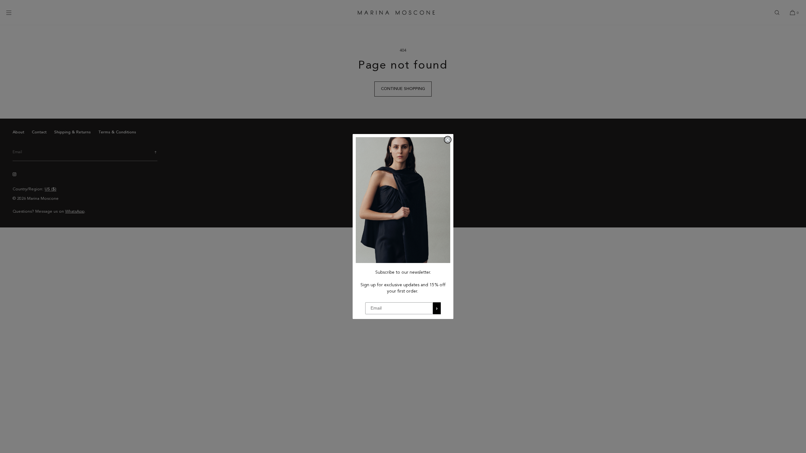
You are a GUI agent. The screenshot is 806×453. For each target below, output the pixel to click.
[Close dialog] (448, 140)
